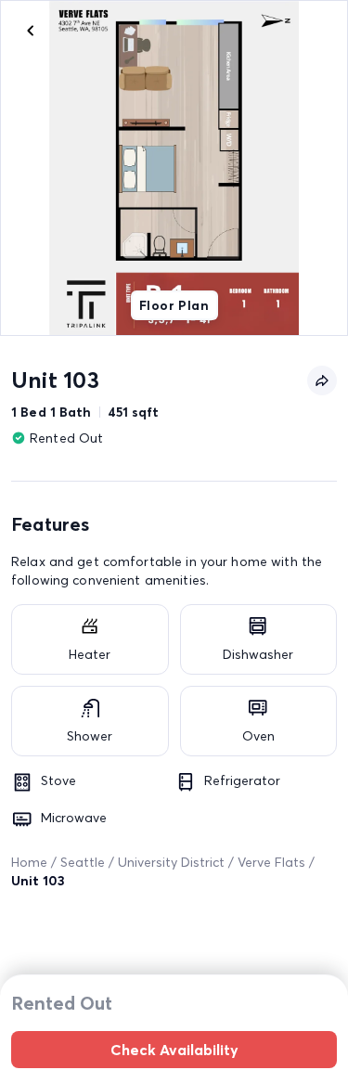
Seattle (82, 862)
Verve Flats (271, 862)
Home (29, 862)
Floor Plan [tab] (174, 305)
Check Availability (174, 1049)
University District (171, 862)
